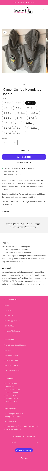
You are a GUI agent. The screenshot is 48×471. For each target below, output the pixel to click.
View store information (12, 174)
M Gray (30, 103)
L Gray (8, 108)
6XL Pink (20, 133)
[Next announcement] (43, 2)
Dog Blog (7, 350)
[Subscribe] (36, 442)
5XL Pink (7, 133)
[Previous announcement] (4, 2)
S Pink (31, 118)
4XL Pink (33, 128)
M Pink (6, 123)
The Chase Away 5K (12, 370)
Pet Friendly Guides (11, 360)
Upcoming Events (11, 355)
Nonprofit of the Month (12, 365)
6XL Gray (8, 118)
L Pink (18, 123)
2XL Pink (7, 128)
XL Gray (18, 108)
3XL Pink (20, 128)
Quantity (4, 138)
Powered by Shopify (31, 469)
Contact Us (8, 316)
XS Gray (8, 103)
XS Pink (20, 118)
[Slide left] (19, 84)
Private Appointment (12, 321)
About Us (7, 311)
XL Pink (29, 123)
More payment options (24, 162)
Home (6, 306)
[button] (4, 10)
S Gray (20, 103)
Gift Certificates (10, 326)
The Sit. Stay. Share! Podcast (15, 345)
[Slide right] (28, 84)
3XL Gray (8, 113)
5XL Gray (34, 113)
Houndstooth (20, 469)
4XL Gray (22, 113)
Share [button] (6, 211)
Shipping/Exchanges (12, 331)
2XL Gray (32, 108)
